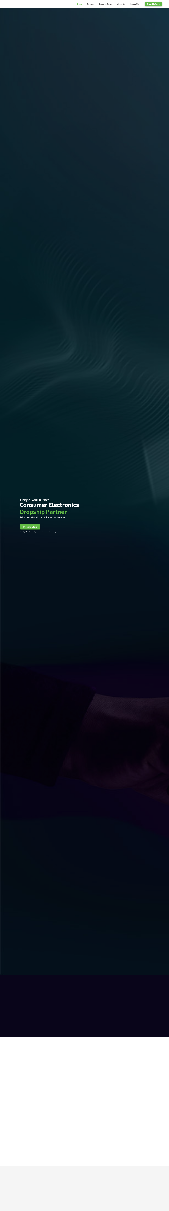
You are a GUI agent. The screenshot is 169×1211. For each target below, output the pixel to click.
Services (90, 4)
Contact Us (134, 4)
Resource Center (106, 4)
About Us (121, 4)
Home (79, 4)
